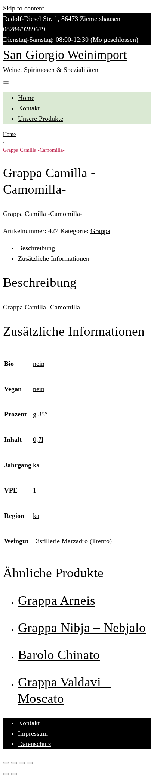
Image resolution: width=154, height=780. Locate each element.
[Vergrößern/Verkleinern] (30, 763)
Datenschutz (34, 744)
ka (36, 465)
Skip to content (23, 8)
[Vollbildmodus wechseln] (22, 763)
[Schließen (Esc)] (6, 763)
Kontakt (29, 108)
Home (26, 97)
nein (38, 363)
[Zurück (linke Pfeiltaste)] (6, 774)
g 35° (40, 414)
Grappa (100, 231)
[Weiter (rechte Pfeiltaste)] (14, 774)
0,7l (38, 439)
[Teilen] (14, 763)
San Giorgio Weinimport (65, 55)
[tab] (84, 248)
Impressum (33, 733)
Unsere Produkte (40, 118)
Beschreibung (36, 248)
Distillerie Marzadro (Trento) (72, 541)
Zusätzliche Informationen (53, 258)
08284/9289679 (24, 29)
